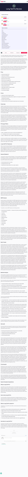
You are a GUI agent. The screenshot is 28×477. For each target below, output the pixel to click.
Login (25, 435)
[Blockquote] (10, 441)
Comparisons (18, 52)
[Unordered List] (9, 441)
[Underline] (6, 441)
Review (6, 52)
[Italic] (5, 441)
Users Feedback (24, 52)
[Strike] (7, 441)
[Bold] (4, 441)
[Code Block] (11, 441)
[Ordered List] (8, 441)
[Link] (12, 441)
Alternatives (11, 52)
